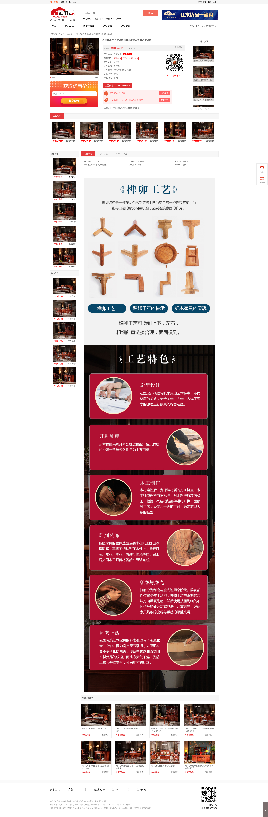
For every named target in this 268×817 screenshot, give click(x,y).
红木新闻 (107, 26)
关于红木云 (202, 2)
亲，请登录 (54, 2)
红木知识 (125, 26)
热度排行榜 (88, 26)
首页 (54, 26)
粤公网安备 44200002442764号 (61, 808)
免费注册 (63, 2)
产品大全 (69, 26)
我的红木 (72, 2)
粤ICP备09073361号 (144, 808)
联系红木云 (212, 2)
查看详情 (70, 141)
